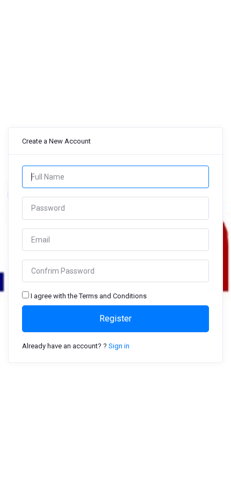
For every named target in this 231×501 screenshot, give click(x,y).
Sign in (119, 346)
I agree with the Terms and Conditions (89, 296)
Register (115, 318)
